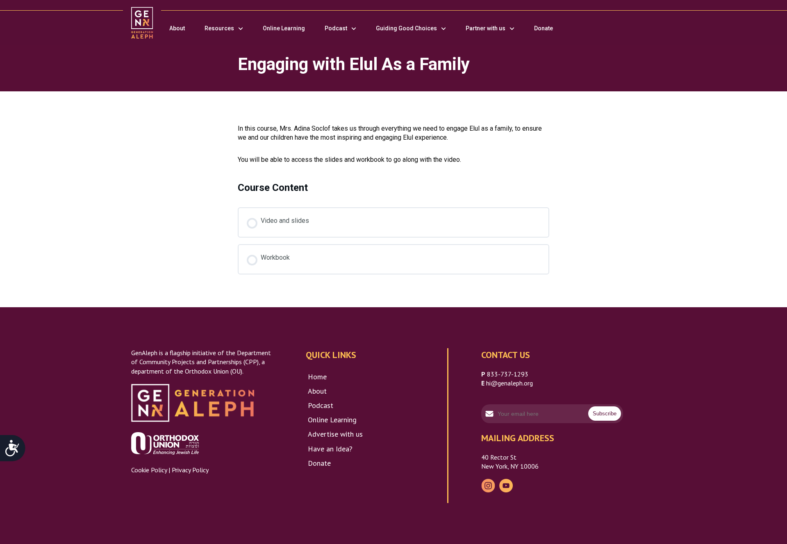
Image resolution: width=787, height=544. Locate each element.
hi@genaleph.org (509, 383)
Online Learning (284, 28)
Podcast (336, 28)
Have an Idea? (330, 448)
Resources (219, 28)
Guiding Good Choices (406, 28)
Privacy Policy (190, 470)
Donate (543, 28)
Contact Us (505, 354)
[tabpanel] (393, 144)
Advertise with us (335, 434)
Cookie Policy (149, 470)
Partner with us (485, 28)
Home (317, 376)
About (177, 28)
